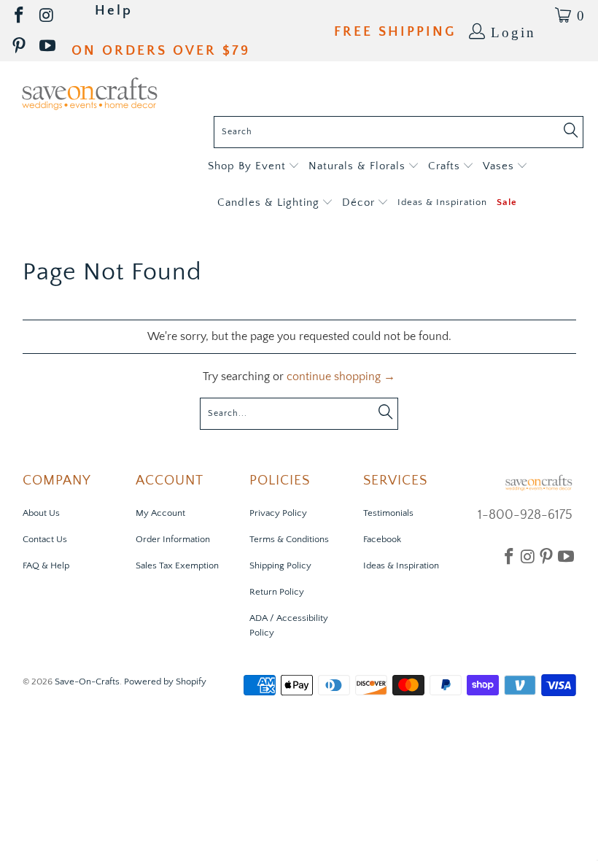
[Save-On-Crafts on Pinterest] (20, 46)
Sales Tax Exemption (177, 565)
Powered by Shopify (165, 681)
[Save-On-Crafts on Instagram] (47, 16)
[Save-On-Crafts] (89, 92)
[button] (253, 166)
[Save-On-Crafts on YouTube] (48, 46)
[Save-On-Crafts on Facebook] (20, 16)
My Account (160, 513)
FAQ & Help (46, 565)
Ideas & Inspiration (401, 565)
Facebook (382, 539)
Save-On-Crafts (87, 681)
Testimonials (388, 513)
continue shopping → (341, 376)
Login (513, 31)
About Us (41, 513)
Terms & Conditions (289, 539)
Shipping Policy (280, 565)
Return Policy (276, 592)
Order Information (173, 539)
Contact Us (45, 539)
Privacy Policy (278, 513)
